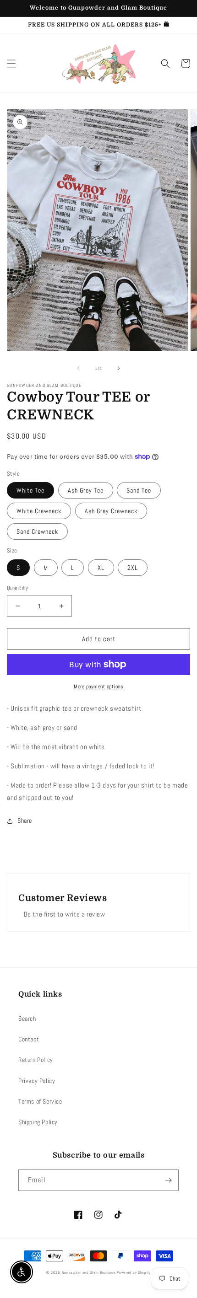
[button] (11, 64)
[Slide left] (78, 368)
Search (27, 1018)
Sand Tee (138, 490)
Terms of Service (40, 1101)
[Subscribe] (168, 1180)
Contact (28, 1039)
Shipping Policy (38, 1122)
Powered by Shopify (134, 1272)
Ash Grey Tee (86, 490)
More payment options (98, 686)
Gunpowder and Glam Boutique (89, 1272)
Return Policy (35, 1060)
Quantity (17, 588)
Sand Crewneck (37, 531)
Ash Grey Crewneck (111, 511)
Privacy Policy (36, 1081)
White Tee (30, 490)
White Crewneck (38, 511)
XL (101, 567)
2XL (132, 567)
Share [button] (24, 820)
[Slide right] (119, 368)
